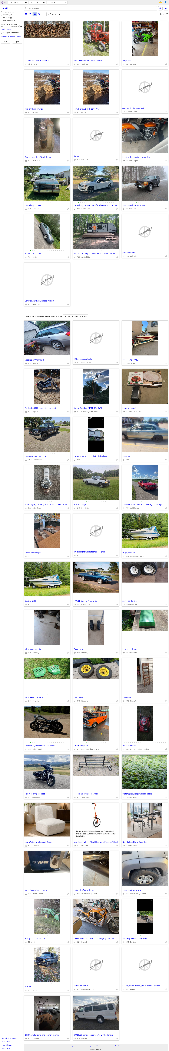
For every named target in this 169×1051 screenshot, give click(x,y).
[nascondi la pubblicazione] (68, 64)
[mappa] (39, 14)
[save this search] (166, 8)
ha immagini (7, 15)
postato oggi (7, 17)
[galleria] (35, 14)
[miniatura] (30, 14)
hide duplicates (9, 20)
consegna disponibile (11, 33)
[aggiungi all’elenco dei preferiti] (26, 64)
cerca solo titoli (8, 12)
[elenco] (26, 14)
